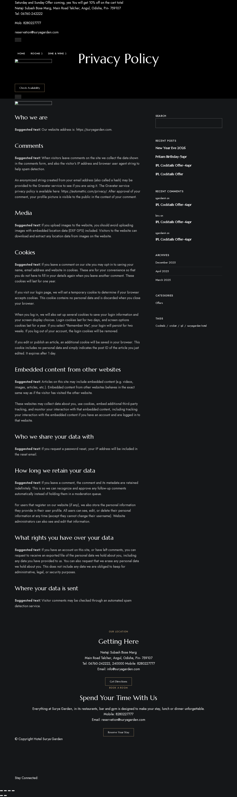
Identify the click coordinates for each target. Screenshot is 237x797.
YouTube (36, 785)
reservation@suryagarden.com (37, 32)
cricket (172, 326)
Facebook (16, 785)
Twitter (23, 785)
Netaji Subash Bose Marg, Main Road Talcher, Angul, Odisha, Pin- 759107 (68, 8)
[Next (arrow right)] (5, 795)
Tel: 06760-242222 (29, 13)
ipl (182, 326)
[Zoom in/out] (1, 790)
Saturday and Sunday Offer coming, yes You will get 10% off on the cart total (69, 2)
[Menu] (18, 39)
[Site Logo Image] (33, 71)
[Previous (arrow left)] (1, 795)
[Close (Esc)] (13, 790)
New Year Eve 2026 (171, 148)
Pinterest (30, 785)
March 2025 (163, 280)
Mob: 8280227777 (28, 23)
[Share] (9, 790)
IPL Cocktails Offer (169, 174)
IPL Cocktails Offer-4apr (174, 165)
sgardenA (161, 198)
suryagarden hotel (197, 326)
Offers (159, 303)
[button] (30, 88)
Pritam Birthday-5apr (171, 156)
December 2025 (166, 262)
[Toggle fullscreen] (5, 790)
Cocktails (160, 326)
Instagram (43, 785)
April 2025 (162, 271)
